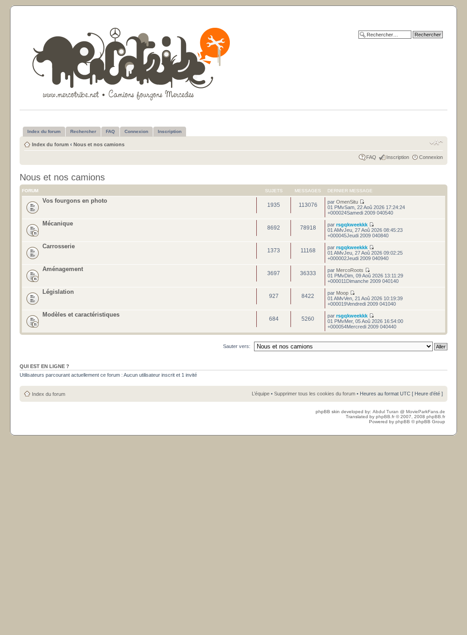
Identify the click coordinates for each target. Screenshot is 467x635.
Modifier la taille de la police (436, 142)
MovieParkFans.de (425, 411)
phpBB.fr (385, 416)
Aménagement (62, 269)
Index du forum (50, 144)
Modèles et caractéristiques (80, 314)
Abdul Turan (386, 411)
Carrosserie (58, 246)
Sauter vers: (236, 346)
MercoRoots (349, 270)
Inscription (397, 157)
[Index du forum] (132, 62)
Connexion (431, 157)
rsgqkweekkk (352, 224)
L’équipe (261, 393)
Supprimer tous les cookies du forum (314, 393)
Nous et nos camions (99, 144)
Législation (58, 291)
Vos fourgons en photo (74, 200)
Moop (342, 293)
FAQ (371, 157)
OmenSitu (347, 202)
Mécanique (57, 223)
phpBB (402, 421)
